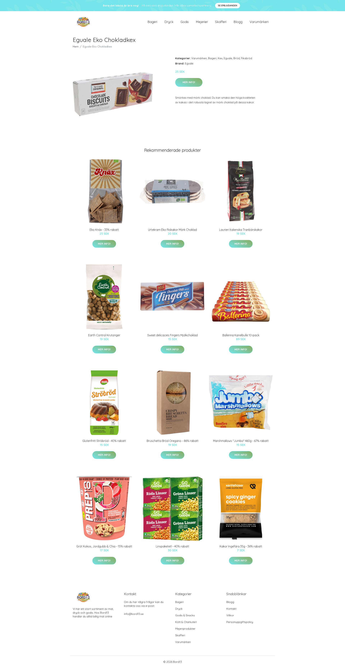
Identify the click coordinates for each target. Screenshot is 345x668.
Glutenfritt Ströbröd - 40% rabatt (104, 441)
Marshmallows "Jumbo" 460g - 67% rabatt (241, 441)
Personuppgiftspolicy (239, 622)
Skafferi (220, 22)
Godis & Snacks (185, 615)
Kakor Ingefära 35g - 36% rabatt (241, 546)
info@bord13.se (134, 614)
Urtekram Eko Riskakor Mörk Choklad (172, 229)
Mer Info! (189, 82)
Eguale (228, 58)
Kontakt (231, 608)
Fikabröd (246, 58)
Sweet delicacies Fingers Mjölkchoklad (172, 335)
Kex (220, 58)
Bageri (152, 22)
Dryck (168, 22)
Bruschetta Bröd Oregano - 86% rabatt (173, 441)
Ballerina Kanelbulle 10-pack (240, 335)
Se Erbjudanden (227, 5)
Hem (76, 46)
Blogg (238, 22)
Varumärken (259, 22)
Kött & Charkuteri (186, 622)
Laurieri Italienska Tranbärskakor (240, 229)
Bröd (236, 58)
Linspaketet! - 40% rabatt (172, 546)
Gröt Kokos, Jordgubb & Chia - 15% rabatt (104, 546)
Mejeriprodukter (185, 628)
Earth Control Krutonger (104, 335)
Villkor (230, 615)
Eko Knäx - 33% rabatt (104, 229)
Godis (185, 22)
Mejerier (202, 22)
